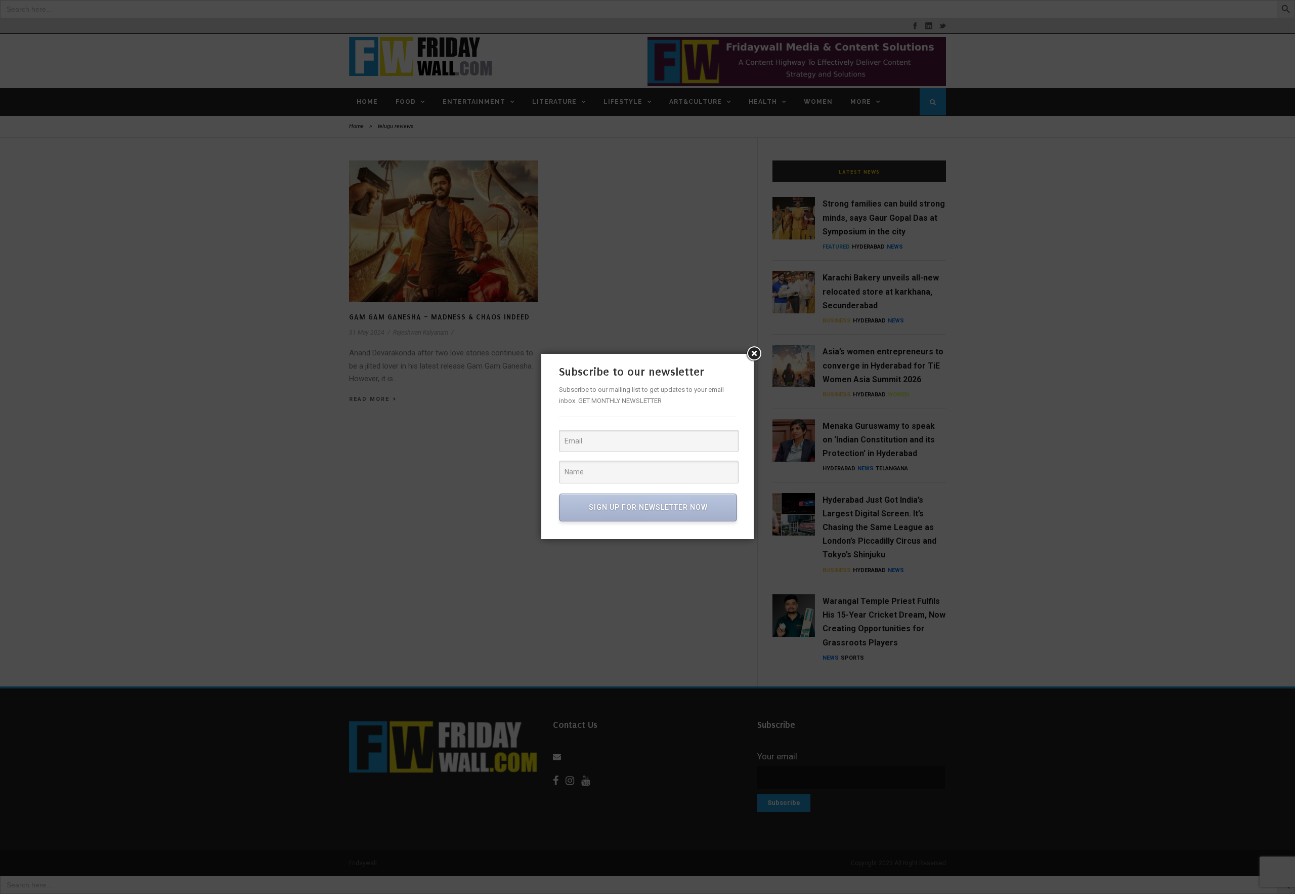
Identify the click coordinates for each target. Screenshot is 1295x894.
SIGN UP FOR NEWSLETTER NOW (648, 507)
